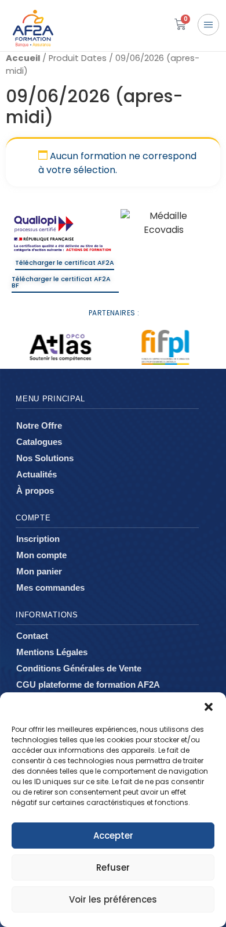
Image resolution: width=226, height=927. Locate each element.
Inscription (38, 539)
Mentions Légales (52, 652)
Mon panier (39, 571)
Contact (32, 636)
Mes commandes (50, 587)
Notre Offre (39, 425)
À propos (35, 490)
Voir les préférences (113, 899)
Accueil (23, 58)
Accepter (113, 835)
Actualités (36, 474)
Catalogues (39, 442)
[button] (208, 707)
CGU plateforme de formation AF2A (88, 684)
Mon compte (41, 555)
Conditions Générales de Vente (78, 668)
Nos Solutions (45, 458)
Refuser (113, 867)
